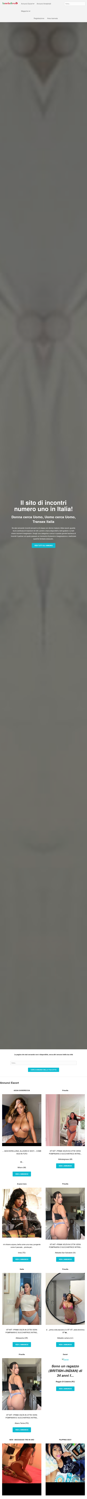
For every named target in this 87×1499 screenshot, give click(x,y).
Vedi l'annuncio (21, 1174)
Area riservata (52, 18)
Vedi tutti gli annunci (43, 545)
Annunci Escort (27, 3)
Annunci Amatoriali (44, 3)
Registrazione (39, 18)
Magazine (25, 11)
